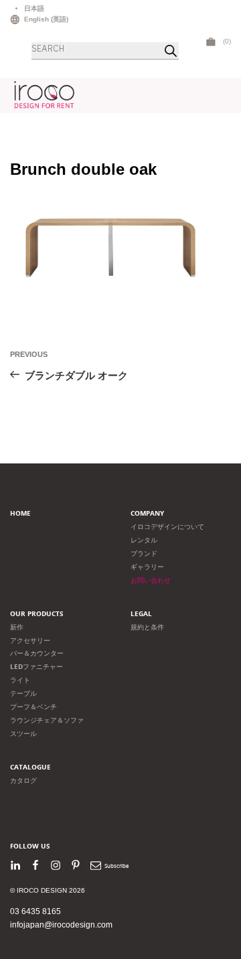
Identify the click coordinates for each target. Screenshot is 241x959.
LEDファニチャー (36, 666)
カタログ (23, 780)
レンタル (144, 540)
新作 (16, 627)
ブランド (144, 553)
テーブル (23, 693)
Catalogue (30, 767)
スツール (23, 733)
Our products (37, 613)
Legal (141, 613)
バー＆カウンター (37, 653)
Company (147, 513)
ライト (20, 680)
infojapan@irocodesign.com (61, 925)
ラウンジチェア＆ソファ (47, 720)
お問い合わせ (151, 580)
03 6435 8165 (35, 911)
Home (20, 513)
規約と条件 (147, 627)
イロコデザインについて (167, 526)
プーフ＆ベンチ (33, 707)
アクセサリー (30, 640)
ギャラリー (147, 567)
